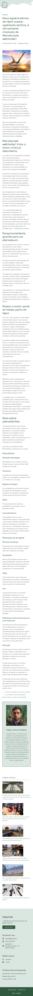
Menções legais (12, 990)
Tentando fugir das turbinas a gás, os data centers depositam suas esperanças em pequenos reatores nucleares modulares (16, 797)
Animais (5, 15)
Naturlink (18, 993)
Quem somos (9, 927)
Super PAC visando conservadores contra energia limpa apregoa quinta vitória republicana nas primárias (15, 818)
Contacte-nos (21, 990)
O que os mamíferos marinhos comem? (17, 692)
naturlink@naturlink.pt (11, 938)
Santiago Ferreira (23, 43)
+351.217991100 (10, 941)
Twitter (8, 962)
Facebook (8, 959)
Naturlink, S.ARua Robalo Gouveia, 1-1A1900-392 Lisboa (12, 946)
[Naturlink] (5, 5)
